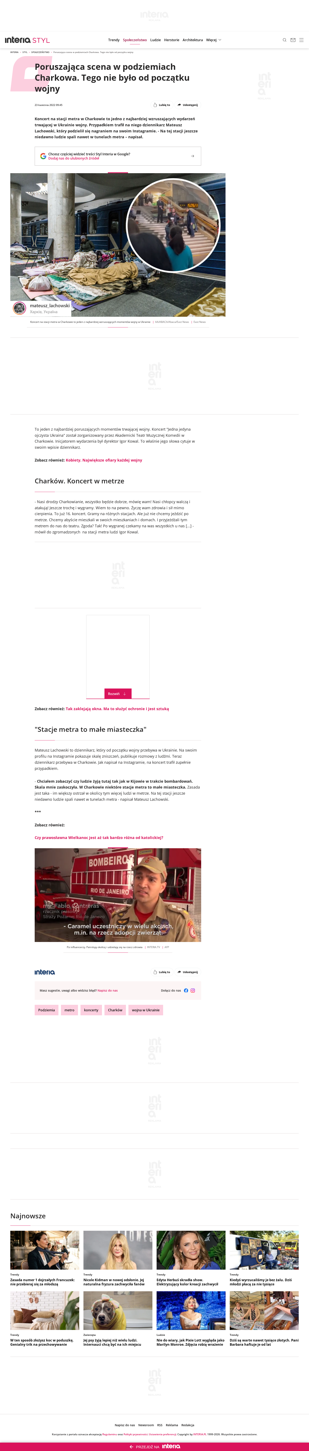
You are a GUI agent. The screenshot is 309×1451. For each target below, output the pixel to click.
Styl (24, 52)
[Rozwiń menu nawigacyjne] (301, 40)
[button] (214, 40)
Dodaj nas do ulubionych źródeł (89, 158)
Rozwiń (114, 693)
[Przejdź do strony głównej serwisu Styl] (41, 40)
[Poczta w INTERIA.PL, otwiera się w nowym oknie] (293, 40)
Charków (115, 1010)
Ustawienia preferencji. (163, 1434)
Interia (14, 52)
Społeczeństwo (40, 52)
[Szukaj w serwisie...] (284, 40)
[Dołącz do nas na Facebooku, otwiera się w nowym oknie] (186, 990)
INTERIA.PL (200, 1434)
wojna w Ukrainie (146, 1010)
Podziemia (46, 1010)
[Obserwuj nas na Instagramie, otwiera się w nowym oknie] (192, 990)
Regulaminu (109, 1434)
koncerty (91, 1010)
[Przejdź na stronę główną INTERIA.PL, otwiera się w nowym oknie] (18, 40)
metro (69, 1010)
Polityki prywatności (136, 1434)
